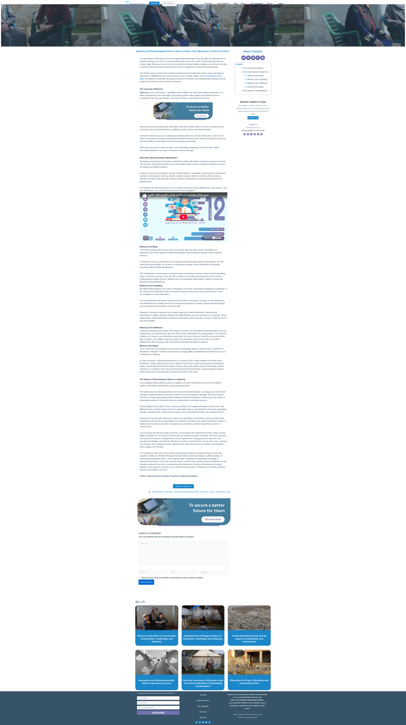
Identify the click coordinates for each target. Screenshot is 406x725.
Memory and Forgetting (258, 79)
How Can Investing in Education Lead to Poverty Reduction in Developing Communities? (203, 683)
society (212, 492)
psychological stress (190, 492)
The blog (203, 695)
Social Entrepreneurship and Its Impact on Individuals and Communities (249, 639)
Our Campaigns (256, 3)
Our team (203, 712)
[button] (243, 57)
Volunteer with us (203, 700)
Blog (236, 3)
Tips (228, 492)
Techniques (221, 492)
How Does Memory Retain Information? (257, 72)
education (168, 492)
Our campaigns (203, 706)
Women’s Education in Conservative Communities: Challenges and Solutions (156, 639)
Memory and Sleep (255, 76)
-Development (157, 492)
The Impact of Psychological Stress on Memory (257, 91)
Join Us (269, 3)
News (243, 3)
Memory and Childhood (257, 83)
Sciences (204, 492)
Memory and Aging (255, 87)
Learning (177, 492)
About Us (208, 3)
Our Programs (223, 3)
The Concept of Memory (253, 68)
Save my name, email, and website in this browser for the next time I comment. (172, 578)
